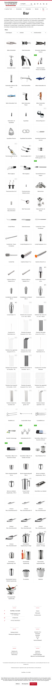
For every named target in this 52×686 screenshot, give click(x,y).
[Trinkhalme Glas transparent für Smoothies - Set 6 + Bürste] (11, 360)
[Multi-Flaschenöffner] (26, 78)
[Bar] (26, 13)
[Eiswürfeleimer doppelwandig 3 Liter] (11, 554)
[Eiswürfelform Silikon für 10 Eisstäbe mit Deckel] (26, 448)
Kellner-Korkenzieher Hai (40, 85)
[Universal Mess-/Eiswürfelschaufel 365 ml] (40, 519)
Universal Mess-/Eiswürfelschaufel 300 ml (26, 527)
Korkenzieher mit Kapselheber (11, 121)
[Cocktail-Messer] (11, 219)
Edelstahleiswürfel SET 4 (26, 438)
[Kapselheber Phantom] (11, 131)
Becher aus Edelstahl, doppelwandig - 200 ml (11, 492)
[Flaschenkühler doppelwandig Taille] (40, 554)
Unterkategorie (9, 32)
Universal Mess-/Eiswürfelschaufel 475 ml (11, 545)
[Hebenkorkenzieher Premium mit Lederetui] (40, 60)
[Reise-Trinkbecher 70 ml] (40, 448)
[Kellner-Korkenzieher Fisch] (11, 96)
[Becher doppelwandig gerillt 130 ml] (11, 466)
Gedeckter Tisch (37, 632)
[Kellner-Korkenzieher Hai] (40, 78)
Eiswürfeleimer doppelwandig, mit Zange (26, 545)
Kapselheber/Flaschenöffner (26, 138)
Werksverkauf (14, 654)
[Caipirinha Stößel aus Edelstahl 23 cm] (26, 272)
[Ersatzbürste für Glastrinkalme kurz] (11, 325)
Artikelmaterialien (37, 32)
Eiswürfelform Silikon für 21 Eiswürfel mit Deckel (11, 456)
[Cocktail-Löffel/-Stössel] (26, 413)
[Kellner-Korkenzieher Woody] (40, 96)
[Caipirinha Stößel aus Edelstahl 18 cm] (11, 272)
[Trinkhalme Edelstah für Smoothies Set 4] (11, 396)
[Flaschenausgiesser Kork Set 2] (11, 149)
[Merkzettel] (37, 4)
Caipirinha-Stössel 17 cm (26, 261)
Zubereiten (37, 635)
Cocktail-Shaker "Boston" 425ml (40, 280)
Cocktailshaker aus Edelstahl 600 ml (26, 298)
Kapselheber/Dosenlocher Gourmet (40, 139)
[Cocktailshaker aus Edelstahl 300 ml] (11, 290)
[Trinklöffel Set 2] (11, 413)
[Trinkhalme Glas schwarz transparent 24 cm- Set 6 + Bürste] (26, 343)
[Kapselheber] (26, 113)
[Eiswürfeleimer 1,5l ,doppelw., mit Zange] (40, 537)
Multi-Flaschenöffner (26, 85)
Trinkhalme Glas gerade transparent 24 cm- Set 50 (25, 386)
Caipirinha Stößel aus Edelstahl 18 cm (11, 280)
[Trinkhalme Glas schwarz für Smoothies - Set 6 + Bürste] (26, 360)
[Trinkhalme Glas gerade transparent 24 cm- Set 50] (26, 378)
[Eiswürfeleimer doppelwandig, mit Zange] (26, 537)
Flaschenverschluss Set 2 (11, 191)
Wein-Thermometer (26, 209)
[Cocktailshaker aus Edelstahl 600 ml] (26, 290)
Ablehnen (18, 683)
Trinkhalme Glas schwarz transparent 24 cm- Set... (26, 351)
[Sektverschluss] (40, 184)
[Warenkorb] (43, 4)
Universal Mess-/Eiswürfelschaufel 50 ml (11, 509)
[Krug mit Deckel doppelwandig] (26, 484)
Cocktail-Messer (11, 226)
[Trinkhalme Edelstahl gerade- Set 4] (26, 396)
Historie (37, 611)
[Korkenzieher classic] (11, 60)
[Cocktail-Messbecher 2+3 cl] (26, 237)
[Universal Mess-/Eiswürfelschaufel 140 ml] (40, 501)
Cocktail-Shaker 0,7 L (11, 314)
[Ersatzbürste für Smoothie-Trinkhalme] (40, 360)
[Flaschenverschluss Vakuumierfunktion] (11, 202)
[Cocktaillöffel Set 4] (40, 413)
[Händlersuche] (34, 4)
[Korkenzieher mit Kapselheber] (11, 113)
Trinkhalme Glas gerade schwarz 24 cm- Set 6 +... (40, 333)
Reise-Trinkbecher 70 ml (41, 455)
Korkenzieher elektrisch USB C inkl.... (11, 86)
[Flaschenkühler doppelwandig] (26, 554)
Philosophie (37, 613)
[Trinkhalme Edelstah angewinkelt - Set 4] (40, 396)
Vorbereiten (37, 633)
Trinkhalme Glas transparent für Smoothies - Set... (11, 368)
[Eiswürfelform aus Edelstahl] (40, 484)
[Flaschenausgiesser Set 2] (26, 149)
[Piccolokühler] (26, 572)
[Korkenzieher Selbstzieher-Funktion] (40, 43)
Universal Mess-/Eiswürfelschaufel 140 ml (40, 509)
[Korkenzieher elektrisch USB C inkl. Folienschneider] (11, 78)
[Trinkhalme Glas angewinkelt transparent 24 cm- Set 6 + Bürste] (11, 343)
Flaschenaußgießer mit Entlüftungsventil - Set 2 (40, 157)
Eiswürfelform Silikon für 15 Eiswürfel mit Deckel (40, 439)
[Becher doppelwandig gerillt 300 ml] (26, 466)
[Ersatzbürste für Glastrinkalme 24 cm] (40, 343)
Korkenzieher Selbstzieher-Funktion (40, 51)
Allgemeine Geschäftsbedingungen (38, 656)
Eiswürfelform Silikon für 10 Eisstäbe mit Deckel (26, 456)
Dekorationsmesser (26, 226)
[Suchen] (31, 4)
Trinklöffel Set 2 (11, 420)
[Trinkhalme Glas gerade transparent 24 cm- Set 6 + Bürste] (26, 325)
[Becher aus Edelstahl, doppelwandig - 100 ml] (40, 466)
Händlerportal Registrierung (14, 634)
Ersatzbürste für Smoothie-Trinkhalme (40, 368)
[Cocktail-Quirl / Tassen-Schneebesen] (40, 219)
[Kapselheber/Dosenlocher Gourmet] (40, 131)
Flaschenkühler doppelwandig (26, 562)
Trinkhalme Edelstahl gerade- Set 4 (26, 404)
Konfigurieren (33, 683)
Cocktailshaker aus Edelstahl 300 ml (11, 298)
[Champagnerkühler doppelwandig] (11, 589)
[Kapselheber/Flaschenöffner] (26, 131)
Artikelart (22, 32)
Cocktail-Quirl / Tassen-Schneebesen (40, 227)
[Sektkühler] (40, 572)
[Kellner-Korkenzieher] (11, 43)
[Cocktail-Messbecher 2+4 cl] (40, 237)
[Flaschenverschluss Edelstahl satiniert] (26, 184)
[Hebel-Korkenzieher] (26, 43)
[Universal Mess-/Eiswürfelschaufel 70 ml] (26, 501)
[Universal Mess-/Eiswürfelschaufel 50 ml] (11, 501)
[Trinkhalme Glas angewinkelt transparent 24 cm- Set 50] (40, 378)
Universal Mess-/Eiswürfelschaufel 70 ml (26, 509)
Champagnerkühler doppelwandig (11, 598)
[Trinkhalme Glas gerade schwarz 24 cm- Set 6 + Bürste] (40, 325)
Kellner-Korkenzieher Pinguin (26, 104)
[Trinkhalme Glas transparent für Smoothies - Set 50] (11, 378)
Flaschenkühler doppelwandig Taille (41, 562)
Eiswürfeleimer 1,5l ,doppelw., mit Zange (40, 545)
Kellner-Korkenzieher (11, 50)
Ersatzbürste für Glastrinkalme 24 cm (40, 351)
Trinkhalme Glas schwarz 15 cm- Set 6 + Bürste (40, 315)
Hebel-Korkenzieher (26, 50)
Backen (37, 637)
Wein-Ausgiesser (11, 173)
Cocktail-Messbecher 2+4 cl (40, 244)
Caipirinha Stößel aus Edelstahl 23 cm (26, 280)
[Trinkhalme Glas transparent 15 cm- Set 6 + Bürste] (26, 307)
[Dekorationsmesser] (26, 219)
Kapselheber (26, 120)
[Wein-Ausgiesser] (11, 166)
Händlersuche (14, 651)
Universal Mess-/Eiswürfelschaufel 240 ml (11, 527)
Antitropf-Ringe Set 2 (40, 120)
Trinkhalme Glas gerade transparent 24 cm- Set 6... (26, 333)
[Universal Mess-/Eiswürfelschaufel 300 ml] (26, 519)
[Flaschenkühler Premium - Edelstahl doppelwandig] (11, 572)
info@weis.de (15, 617)
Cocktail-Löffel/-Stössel (26, 420)
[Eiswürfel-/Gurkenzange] (11, 431)
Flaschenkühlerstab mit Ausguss (40, 174)
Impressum (37, 651)
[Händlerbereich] (40, 4)
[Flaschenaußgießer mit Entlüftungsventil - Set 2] (40, 149)
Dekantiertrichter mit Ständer (40, 210)
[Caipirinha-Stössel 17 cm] (26, 254)
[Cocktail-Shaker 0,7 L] (11, 307)
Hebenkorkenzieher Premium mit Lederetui (40, 69)
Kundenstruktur (37, 615)
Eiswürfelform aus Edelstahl (40, 491)
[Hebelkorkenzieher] (26, 60)
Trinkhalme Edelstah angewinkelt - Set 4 (40, 404)
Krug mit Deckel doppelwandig (26, 492)
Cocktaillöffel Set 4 (40, 420)
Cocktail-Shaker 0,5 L (40, 297)
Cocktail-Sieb (11, 261)
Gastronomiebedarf (38, 640)
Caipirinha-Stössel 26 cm (40, 261)
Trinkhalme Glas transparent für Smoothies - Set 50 (11, 386)
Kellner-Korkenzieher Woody (40, 104)
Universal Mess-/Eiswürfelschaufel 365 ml (40, 527)
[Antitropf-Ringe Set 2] (40, 113)
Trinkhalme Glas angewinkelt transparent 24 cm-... (11, 351)
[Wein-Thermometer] (26, 202)
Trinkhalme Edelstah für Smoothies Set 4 (11, 404)
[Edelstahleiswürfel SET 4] (26, 431)
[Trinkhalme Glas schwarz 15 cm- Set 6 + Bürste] (40, 307)
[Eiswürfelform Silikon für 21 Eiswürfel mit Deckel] (11, 448)
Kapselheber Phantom (11, 138)
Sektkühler (40, 579)
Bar (37, 638)
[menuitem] (26, 4)
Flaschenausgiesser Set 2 (26, 156)
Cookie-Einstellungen (37, 654)
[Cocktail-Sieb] (11, 254)
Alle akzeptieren (25, 683)
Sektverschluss (41, 191)
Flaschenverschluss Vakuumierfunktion (11, 210)
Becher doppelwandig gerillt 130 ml (11, 474)
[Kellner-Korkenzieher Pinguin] (26, 96)
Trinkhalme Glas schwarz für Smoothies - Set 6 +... (26, 368)
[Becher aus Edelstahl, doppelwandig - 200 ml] (11, 484)
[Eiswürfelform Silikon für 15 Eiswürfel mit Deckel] (40, 431)
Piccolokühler (26, 579)
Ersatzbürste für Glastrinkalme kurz (11, 333)
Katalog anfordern (14, 632)
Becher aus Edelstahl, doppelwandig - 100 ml (40, 474)
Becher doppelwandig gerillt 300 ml (26, 474)
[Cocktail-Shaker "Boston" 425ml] (40, 272)
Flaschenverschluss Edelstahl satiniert (26, 192)
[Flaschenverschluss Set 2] (11, 184)
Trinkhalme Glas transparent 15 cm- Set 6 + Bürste (26, 315)
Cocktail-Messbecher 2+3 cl (26, 244)
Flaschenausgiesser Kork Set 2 (11, 157)
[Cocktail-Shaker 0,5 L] (40, 290)
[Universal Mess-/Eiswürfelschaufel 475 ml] (11, 537)
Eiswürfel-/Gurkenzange (11, 438)
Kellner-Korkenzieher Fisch (11, 103)
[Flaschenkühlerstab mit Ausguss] (40, 166)
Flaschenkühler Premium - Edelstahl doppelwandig (11, 580)
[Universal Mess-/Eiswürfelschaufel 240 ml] (11, 519)
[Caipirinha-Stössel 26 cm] (40, 254)
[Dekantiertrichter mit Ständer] (40, 202)
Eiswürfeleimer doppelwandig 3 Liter (11, 562)
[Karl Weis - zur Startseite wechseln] (11, 3)
